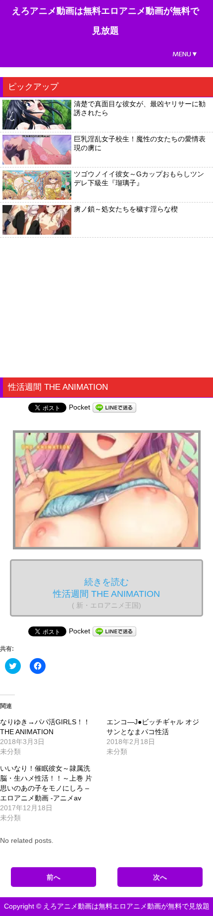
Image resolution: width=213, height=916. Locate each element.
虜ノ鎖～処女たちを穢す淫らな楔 (126, 209)
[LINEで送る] (114, 407)
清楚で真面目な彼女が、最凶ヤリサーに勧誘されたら (140, 108)
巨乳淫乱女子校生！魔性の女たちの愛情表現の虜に (140, 143)
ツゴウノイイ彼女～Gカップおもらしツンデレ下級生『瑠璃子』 (139, 178)
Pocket (79, 407)
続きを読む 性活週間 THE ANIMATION (106, 593)
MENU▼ (185, 54)
